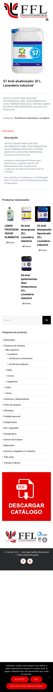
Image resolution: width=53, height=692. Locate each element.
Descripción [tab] (8, 131)
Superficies (12, 381)
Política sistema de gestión (28, 555)
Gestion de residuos (13, 439)
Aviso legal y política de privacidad (35, 552)
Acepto (20, 679)
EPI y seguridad (11, 428)
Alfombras (9, 410)
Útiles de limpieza (12, 405)
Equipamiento (10, 422)
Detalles (11, 243)
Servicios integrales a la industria (19, 451)
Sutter (8, 387)
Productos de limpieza (14, 345)
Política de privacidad (26, 686)
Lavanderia (44, 118)
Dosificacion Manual (18, 364)
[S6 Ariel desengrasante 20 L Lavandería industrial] (26, 214)
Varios (9, 393)
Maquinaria (9, 445)
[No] (49, 677)
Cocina (10, 376)
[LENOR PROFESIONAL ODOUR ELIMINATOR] (10, 214)
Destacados (9, 340)
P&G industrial (12, 350)
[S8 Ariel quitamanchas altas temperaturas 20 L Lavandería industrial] (26, 263)
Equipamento (10, 434)
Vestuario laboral (12, 463)
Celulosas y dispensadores (16, 399)
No (36, 679)
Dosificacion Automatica (26, 118)
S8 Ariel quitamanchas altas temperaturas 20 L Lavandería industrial (29, 287)
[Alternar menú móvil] (47, 19)
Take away (9, 457)
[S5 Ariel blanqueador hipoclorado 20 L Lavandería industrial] (42, 214)
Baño (9, 370)
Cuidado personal (12, 416)
